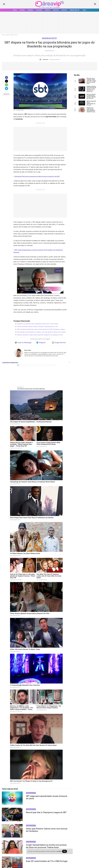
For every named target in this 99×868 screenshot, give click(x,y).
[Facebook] (6, 77)
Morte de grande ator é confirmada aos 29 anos (91, 103)
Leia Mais (58, 851)
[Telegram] (6, 88)
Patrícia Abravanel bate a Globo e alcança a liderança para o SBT (37, 326)
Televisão (7, 34)
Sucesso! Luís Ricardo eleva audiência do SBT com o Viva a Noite (37, 324)
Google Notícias (60, 342)
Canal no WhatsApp (24, 342)
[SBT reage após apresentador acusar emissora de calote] (12, 798)
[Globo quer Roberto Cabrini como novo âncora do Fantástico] (12, 831)
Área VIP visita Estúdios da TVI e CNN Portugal (46, 861)
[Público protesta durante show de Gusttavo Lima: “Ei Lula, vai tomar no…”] (82, 91)
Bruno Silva (45, 59)
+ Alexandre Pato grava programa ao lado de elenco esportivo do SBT (36, 176)
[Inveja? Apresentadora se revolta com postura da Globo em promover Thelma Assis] (12, 847)
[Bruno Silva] (40, 59)
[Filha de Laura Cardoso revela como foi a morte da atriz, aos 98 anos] (82, 83)
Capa (3, 34)
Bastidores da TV (13, 34)
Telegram (42, 342)
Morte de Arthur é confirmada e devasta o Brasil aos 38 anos (91, 96)
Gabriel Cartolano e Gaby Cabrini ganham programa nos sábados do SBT (40, 335)
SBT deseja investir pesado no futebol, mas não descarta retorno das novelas (41, 332)
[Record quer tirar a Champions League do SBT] (12, 814)
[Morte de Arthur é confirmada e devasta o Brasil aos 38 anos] (82, 98)
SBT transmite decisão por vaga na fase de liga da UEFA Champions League (41, 329)
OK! (64, 851)
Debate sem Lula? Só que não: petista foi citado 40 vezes (91, 109)
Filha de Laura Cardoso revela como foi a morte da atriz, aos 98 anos (91, 80)
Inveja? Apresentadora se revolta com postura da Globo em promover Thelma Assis (46, 846)
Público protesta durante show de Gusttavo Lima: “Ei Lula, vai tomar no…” (91, 89)
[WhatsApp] (6, 84)
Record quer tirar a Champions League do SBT (46, 812)
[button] (86, 4)
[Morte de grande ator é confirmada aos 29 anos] (82, 105)
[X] (6, 81)
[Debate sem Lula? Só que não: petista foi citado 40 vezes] (82, 112)
